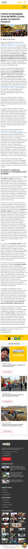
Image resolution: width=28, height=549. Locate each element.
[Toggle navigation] (24, 7)
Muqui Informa (5, 363)
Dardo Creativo (20, 547)
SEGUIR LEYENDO (7, 371)
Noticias (9, 363)
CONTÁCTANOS (6, 458)
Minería (3, 393)
